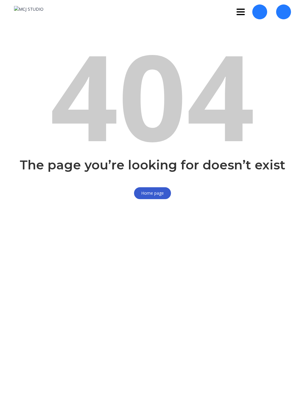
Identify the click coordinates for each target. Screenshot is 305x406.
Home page (152, 193)
